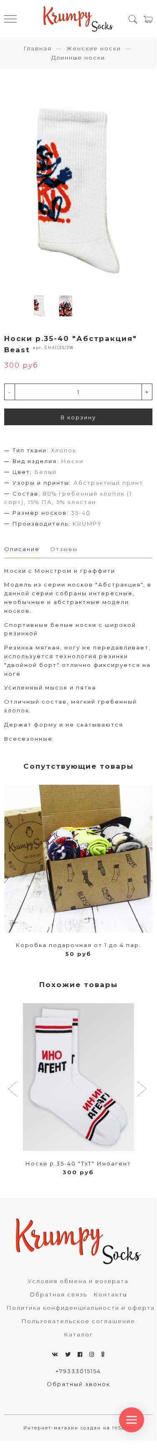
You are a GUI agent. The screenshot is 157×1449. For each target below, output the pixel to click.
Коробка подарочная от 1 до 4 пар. (78, 945)
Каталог (78, 1334)
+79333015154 (78, 1371)
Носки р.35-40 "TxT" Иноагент (78, 1163)
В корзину (78, 417)
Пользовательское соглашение (78, 1321)
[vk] (55, 1354)
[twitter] (68, 1354)
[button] (14, 1089)
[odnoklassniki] (103, 1354)
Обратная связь (58, 1294)
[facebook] (80, 1354)
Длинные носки (78, 57)
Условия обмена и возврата (78, 1281)
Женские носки (93, 48)
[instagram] (92, 1354)
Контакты (110, 1294)
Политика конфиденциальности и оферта (80, 1307)
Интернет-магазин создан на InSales (78, 1428)
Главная (37, 48)
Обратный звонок (78, 1384)
